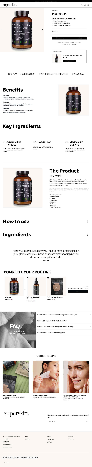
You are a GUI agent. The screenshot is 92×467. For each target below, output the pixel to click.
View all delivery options (70, 44)
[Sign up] (86, 421)
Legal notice (6, 439)
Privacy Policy (6, 441)
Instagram (70, 436)
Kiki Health (55, 10)
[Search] (82, 4)
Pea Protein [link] (8, 297)
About (26, 436)
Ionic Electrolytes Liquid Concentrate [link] (72, 55)
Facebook (70, 439)
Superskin (7, 462)
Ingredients (17, 234)
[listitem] (15, 381)
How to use (16, 221)
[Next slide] (42, 30)
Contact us (27, 439)
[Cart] (88, 4)
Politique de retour (7, 447)
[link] (56, 58)
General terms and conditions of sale (11, 436)
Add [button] (78, 291)
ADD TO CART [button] (69, 60)
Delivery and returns (7, 444)
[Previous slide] (1, 30)
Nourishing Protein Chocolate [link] (55, 297)
